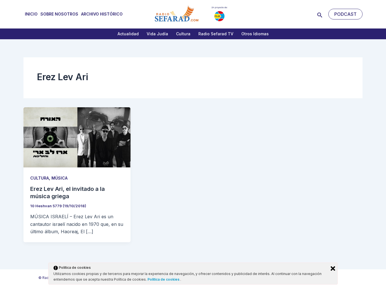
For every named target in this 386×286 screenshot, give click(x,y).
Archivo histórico (102, 14)
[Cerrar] (333, 268)
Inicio (31, 14)
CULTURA (39, 178)
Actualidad (128, 33)
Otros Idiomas (255, 33)
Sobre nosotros (59, 14)
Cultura (183, 33)
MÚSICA (59, 178)
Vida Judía (157, 33)
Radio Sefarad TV (215, 33)
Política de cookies (164, 279)
